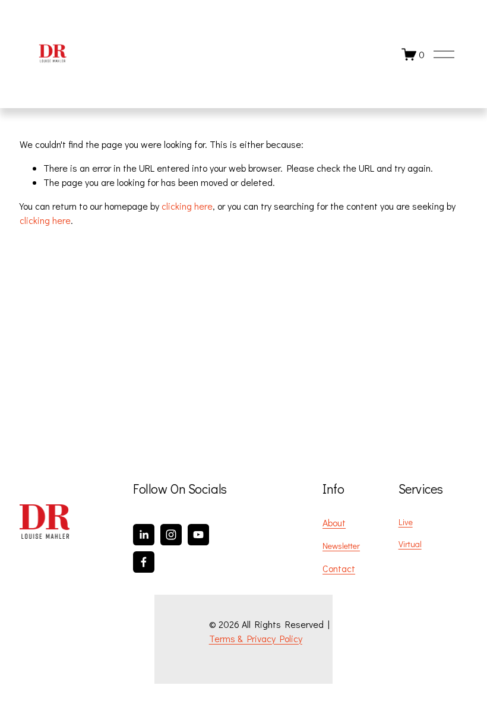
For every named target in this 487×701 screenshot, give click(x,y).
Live (406, 522)
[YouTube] (198, 534)
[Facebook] (143, 562)
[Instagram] (171, 534)
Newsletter (341, 545)
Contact (338, 568)
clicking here (187, 206)
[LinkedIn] (143, 534)
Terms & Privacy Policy (255, 638)
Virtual (410, 544)
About (334, 522)
